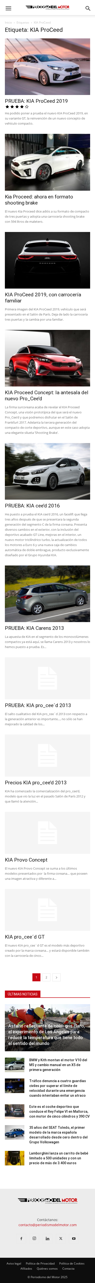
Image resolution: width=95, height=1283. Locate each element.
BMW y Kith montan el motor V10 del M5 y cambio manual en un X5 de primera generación (58, 1065)
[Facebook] (21, 1239)
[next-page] (56, 977)
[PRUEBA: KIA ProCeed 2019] (47, 66)
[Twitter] (61, 1239)
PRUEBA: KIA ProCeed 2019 (36, 101)
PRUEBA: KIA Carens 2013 (34, 628)
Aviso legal (14, 1263)
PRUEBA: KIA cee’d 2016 (32, 506)
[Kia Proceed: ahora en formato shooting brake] (47, 162)
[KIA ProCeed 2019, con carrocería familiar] (47, 260)
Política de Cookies (72, 1263)
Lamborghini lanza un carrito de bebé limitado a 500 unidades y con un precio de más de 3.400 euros (58, 1158)
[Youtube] (74, 1239)
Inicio (8, 22)
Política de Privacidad (40, 1263)
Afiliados (26, 1268)
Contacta (68, 1268)
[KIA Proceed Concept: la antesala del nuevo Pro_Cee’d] (47, 358)
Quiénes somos (47, 1268)
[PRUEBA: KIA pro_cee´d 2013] (47, 678)
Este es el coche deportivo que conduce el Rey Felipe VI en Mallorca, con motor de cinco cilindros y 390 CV (59, 1111)
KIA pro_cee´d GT (25, 937)
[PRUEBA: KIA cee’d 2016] (47, 471)
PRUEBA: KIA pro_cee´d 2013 (38, 705)
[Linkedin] (47, 1239)
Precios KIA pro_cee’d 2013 (36, 783)
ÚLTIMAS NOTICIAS (23, 994)
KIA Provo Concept (26, 860)
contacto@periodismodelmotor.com (48, 1225)
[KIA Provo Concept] (47, 833)
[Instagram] (34, 1238)
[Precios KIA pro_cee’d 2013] (47, 756)
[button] (8, 8)
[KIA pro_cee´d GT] (47, 910)
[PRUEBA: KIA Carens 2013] (47, 593)
